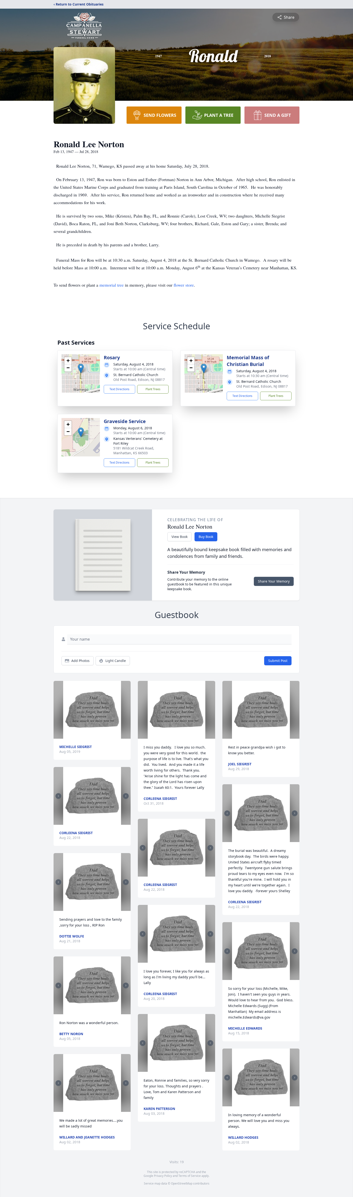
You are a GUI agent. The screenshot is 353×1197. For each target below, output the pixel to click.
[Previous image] (58, 796)
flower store (184, 285)
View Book (179, 536)
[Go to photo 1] (91, 822)
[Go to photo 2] (94, 822)
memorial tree (111, 285)
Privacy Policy (163, 1176)
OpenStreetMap (181, 1183)
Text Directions (119, 389)
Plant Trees (153, 389)
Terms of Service (189, 1176)
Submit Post (277, 660)
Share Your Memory (274, 581)
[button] (81, 368)
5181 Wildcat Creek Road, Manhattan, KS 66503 (133, 450)
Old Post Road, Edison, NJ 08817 (139, 379)
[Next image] (126, 796)
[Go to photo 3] (95, 908)
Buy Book (206, 536)
